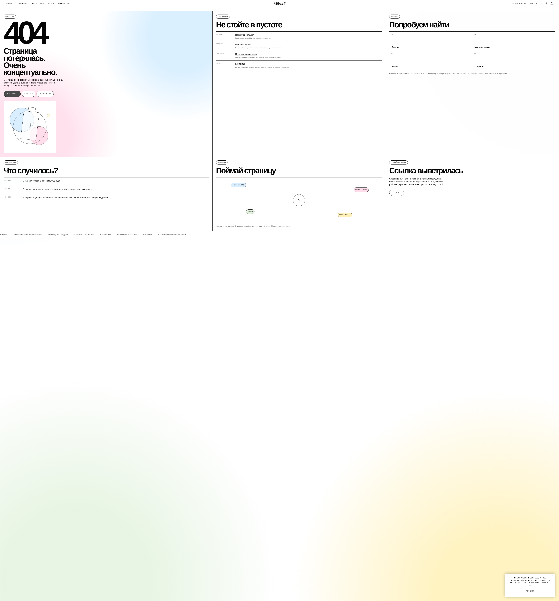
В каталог (28, 94)
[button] (546, 3)
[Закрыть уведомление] (552, 575)
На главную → (12, 94)
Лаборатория (21, 3)
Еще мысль (397, 192)
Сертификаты (63, 3)
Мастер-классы (37, 3)
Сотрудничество (519, 3)
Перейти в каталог (244, 35)
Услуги (51, 3)
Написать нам (45, 94)
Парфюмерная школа (246, 54)
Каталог (9, 3)
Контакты (533, 3)
